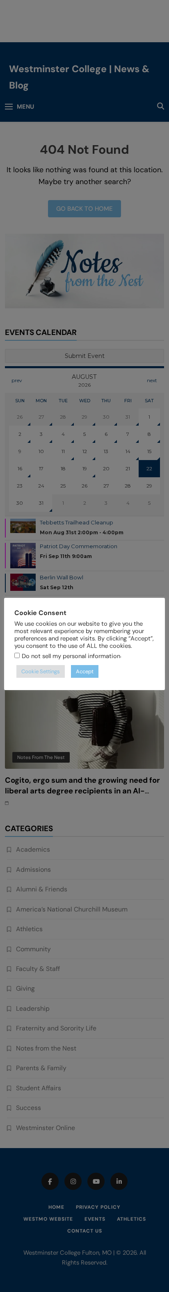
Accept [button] (85, 671)
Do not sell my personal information (71, 656)
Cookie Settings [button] (40, 671)
